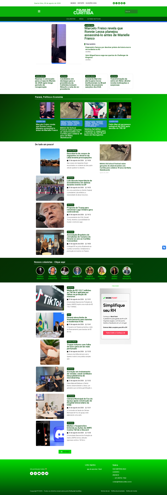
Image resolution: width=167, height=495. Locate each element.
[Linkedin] (122, 3)
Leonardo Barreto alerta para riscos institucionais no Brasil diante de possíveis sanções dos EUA (95, 83)
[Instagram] (116, 3)
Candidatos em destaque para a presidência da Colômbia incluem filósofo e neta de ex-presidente (70, 84)
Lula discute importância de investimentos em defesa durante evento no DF (79, 182)
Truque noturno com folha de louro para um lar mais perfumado (79, 346)
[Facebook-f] (31, 473)
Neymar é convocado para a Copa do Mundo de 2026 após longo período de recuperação (45, 83)
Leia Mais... (88, 51)
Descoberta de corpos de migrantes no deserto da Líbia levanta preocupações (79, 155)
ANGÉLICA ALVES (102, 277)
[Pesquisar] (136, 11)
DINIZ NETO (77, 276)
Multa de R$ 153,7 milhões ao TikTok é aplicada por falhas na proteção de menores (79, 293)
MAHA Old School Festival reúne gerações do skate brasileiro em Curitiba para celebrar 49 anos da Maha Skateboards (71, 133)
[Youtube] (119, 3)
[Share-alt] (124, 3)
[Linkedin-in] (43, 473)
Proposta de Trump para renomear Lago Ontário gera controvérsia (80, 210)
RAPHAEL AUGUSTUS (52, 277)
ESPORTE (81, 3)
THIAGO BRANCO (40, 277)
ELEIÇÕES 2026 (91, 3)
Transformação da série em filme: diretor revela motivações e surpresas (120, 82)
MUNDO (73, 3)
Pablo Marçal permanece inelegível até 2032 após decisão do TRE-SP (120, 126)
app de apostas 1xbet (94, 469)
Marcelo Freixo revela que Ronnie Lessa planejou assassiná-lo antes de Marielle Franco (107, 33)
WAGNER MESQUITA (127, 277)
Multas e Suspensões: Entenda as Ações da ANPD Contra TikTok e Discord (79, 428)
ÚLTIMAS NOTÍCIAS (94, 19)
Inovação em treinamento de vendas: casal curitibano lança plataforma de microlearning (79, 375)
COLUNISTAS (70, 19)
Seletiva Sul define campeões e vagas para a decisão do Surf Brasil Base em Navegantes (95, 132)
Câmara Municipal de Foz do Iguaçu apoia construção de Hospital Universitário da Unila (79, 402)
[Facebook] (114, 3)
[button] (65, 452)
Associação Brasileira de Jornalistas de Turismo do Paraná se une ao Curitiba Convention (79, 238)
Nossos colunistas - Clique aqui (49, 262)
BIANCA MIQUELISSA (90, 277)
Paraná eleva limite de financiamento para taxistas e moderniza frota (79, 319)
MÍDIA (81, 19)
